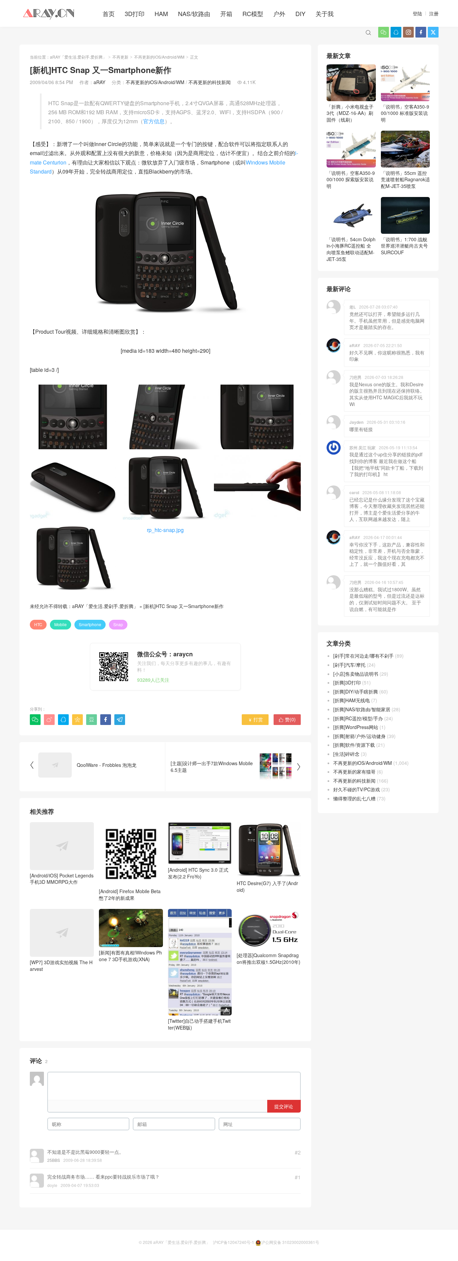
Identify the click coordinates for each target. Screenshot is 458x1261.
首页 (109, 13)
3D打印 (135, 13)
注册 (434, 13)
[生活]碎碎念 (346, 753)
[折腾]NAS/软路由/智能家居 (361, 709)
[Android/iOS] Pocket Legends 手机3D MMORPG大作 (62, 878)
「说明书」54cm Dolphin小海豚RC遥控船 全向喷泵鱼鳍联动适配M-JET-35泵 (351, 249)
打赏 (255, 719)
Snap (118, 624)
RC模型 (252, 13)
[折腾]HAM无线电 (351, 700)
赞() (287, 719)
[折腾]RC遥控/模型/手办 (358, 718)
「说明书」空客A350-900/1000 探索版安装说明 (351, 179)
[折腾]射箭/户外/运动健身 (359, 736)
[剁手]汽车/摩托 (349, 664)
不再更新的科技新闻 (209, 82)
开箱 (226, 13)
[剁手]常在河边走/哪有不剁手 (363, 655)
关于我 (325, 13)
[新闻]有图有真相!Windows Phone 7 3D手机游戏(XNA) (130, 956)
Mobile (60, 624)
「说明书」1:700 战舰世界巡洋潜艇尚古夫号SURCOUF (404, 246)
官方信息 (154, 121)
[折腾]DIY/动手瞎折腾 (355, 691)
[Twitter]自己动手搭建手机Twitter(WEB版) (199, 1024)
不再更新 (120, 57)
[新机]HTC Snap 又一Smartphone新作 (184, 606)
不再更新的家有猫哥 (354, 771)
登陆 (417, 13)
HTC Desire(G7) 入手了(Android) (267, 886)
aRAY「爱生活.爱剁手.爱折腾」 (78, 57)
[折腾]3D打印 (347, 682)
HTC (38, 624)
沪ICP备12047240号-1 (233, 1242)
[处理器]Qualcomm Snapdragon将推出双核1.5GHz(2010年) (268, 958)
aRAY (99, 82)
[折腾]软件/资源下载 (354, 744)
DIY (300, 13)
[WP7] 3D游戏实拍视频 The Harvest (61, 965)
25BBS (53, 1160)
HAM (161, 13)
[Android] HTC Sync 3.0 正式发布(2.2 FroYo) (198, 873)
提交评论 (283, 1106)
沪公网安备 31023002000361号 (290, 1242)
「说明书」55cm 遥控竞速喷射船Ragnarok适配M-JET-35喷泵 (405, 179)
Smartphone (90, 624)
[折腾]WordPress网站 (355, 727)
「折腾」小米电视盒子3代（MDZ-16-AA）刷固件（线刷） (350, 113)
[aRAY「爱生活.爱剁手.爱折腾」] (49, 13)
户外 (279, 13)
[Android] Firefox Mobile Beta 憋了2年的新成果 (130, 894)
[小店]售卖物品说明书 (355, 673)
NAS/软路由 (194, 13)
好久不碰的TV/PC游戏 (356, 789)
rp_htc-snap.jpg (165, 530)
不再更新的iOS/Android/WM (159, 57)
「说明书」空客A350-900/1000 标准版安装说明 (405, 113)
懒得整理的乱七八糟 (354, 798)
